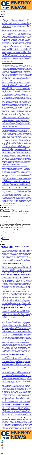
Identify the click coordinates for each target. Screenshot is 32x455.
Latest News (3, 446)
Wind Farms (3, 14)
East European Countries (5, 239)
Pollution (3, 13)
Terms (3, 448)
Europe (3, 238)
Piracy (3, 447)
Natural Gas (3, 11)
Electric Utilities (4, 237)
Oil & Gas (3, 10)
